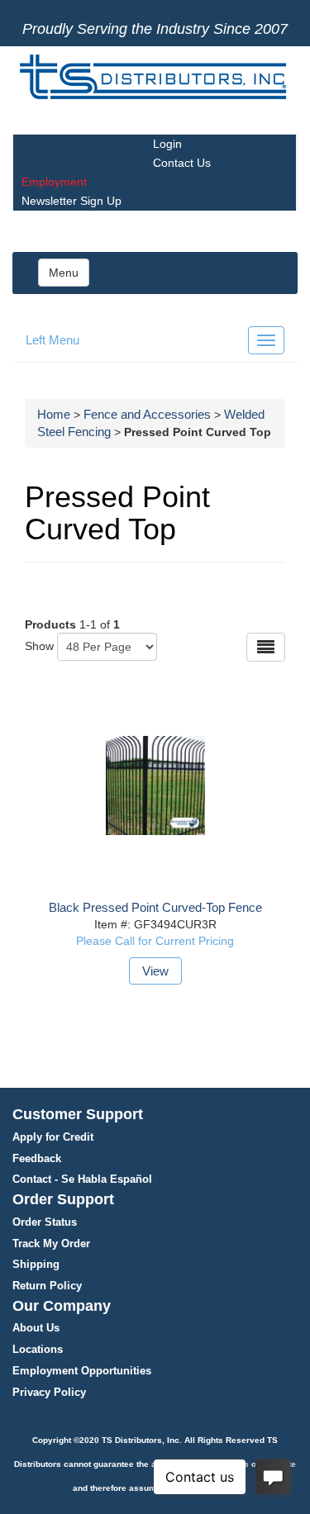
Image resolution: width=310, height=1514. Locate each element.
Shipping (36, 1264)
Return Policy (47, 1285)
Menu (64, 272)
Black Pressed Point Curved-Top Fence (155, 907)
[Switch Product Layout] (265, 647)
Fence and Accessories (147, 414)
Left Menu (52, 340)
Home (53, 414)
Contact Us (182, 162)
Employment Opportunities (81, 1370)
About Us (36, 1328)
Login (167, 143)
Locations (37, 1349)
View (155, 971)
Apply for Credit (52, 1137)
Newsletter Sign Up (71, 200)
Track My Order (51, 1243)
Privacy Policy (49, 1392)
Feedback (36, 1158)
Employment (54, 181)
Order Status (44, 1222)
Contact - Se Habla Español (82, 1179)
